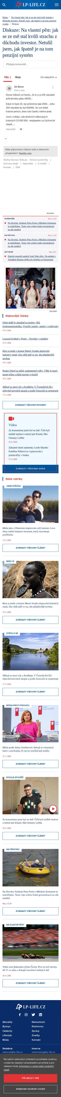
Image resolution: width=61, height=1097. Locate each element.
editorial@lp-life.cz (13, 1052)
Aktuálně (9, 252)
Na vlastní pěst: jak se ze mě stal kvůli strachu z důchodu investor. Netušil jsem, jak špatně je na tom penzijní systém (29, 20)
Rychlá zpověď (14, 777)
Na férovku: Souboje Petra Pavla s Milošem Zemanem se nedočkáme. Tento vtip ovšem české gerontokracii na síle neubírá (32, 226)
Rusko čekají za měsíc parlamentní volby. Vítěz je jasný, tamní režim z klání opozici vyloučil (30, 372)
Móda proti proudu (17, 705)
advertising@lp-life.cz (43, 1052)
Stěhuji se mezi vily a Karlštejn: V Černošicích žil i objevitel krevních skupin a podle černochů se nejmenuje (30, 389)
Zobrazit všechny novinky (30, 405)
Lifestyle (7, 1035)
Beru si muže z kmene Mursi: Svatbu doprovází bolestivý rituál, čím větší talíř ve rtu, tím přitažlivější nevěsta (28, 355)
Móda (6, 1040)
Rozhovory (37, 1026)
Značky (36, 1035)
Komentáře (10, 219)
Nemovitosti (38, 1022)
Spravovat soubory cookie (30, 1089)
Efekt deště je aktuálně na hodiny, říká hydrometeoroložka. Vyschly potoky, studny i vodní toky (30, 324)
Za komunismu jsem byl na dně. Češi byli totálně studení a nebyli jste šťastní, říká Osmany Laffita (29, 434)
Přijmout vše (30, 1078)
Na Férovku (10, 235)
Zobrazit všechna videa (30, 468)
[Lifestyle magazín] (30, 5)
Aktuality (7, 1022)
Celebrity (7, 1031)
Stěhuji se (12, 633)
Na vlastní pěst (15, 925)
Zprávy (35, 1031)
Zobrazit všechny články (30, 548)
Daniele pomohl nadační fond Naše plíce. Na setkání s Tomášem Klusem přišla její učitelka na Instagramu (32, 258)
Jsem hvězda (13, 486)
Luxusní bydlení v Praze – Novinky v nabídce (25, 338)
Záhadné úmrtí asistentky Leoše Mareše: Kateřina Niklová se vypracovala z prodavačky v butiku (28, 451)
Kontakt (36, 1040)
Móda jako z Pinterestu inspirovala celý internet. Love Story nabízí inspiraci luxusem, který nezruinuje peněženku (29, 531)
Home (5, 17)
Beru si (10, 561)
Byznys (6, 1026)
